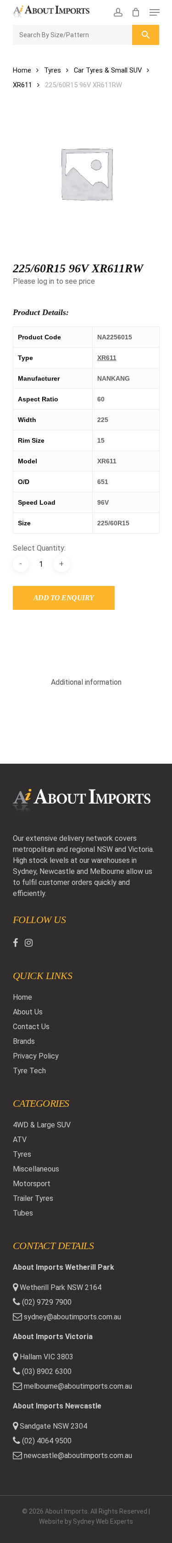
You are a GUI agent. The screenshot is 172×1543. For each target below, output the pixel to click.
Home (22, 70)
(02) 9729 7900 (46, 1302)
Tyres (52, 70)
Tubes (23, 1213)
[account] (117, 12)
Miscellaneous (36, 1169)
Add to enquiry (63, 598)
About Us (28, 1012)
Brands (24, 1041)
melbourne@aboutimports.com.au (78, 1386)
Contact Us (31, 1026)
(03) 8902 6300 (46, 1371)
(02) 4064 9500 (46, 1440)
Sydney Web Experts (103, 1521)
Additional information (86, 682)
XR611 (22, 85)
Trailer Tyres (33, 1198)
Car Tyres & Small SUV (108, 70)
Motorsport (31, 1183)
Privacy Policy (36, 1056)
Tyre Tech (29, 1070)
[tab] (86, 682)
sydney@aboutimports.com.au (72, 1316)
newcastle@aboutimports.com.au (78, 1455)
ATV (20, 1139)
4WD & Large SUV (42, 1125)
